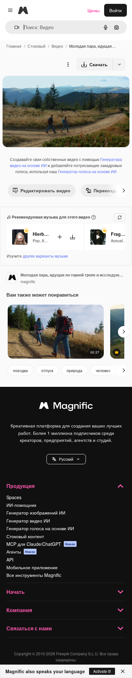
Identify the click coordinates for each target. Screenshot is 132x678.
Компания (19, 610)
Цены (93, 10)
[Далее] (123, 190)
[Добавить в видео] (59, 237)
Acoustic (118, 240)
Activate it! (102, 671)
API (9, 559)
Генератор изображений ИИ (35, 512)
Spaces (13, 497)
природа (74, 370)
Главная (13, 46)
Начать (15, 591)
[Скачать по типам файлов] (119, 64)
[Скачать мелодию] (72, 237)
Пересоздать (108, 190)
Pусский (66, 459)
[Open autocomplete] (14, 27)
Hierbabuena (41, 234)
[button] (66, 459)
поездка (20, 370)
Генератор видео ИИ (28, 520)
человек (103, 370)
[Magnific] (66, 407)
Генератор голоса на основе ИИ (87, 171)
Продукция (20, 486)
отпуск (47, 370)
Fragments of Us (119, 234)
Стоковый (36, 46)
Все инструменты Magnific (33, 575)
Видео (57, 46)
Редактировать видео (45, 190)
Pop (36, 240)
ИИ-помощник (21, 505)
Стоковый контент (25, 536)
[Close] (123, 671)
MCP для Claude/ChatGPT (40, 544)
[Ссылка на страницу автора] (12, 278)
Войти (115, 10)
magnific (28, 281)
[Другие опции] (68, 64)
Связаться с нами (29, 628)
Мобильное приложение (32, 567)
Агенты (20, 551)
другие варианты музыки (45, 256)
